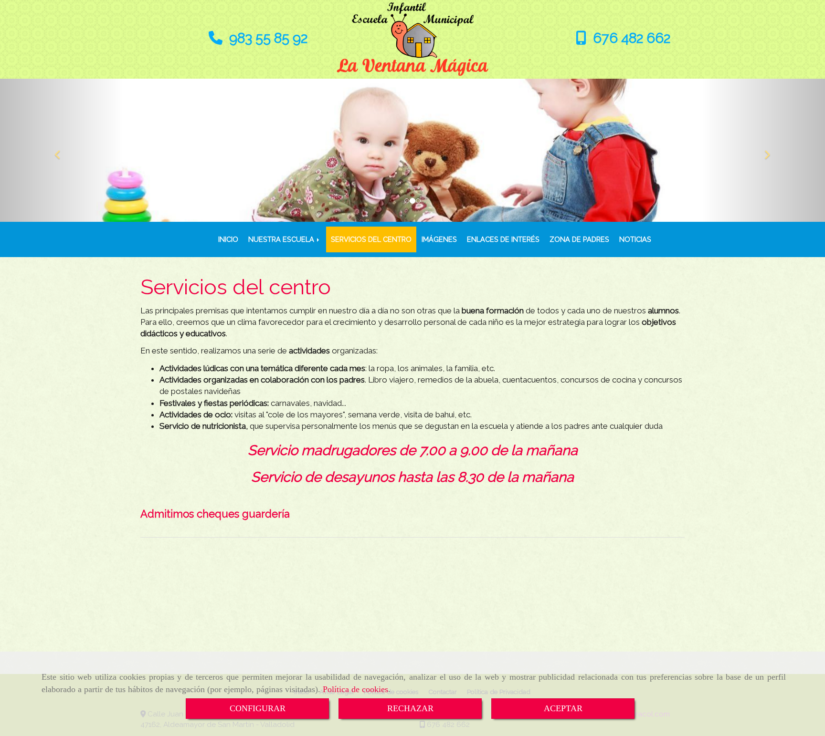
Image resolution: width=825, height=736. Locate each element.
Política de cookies (355, 689)
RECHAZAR (410, 708)
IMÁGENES (439, 239)
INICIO (228, 239)
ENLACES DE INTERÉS (503, 239)
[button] (62, 150)
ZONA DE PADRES (579, 239)
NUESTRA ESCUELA (282, 239)
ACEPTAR (563, 708)
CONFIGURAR (258, 708)
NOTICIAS (635, 239)
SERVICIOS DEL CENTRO (371, 239)
